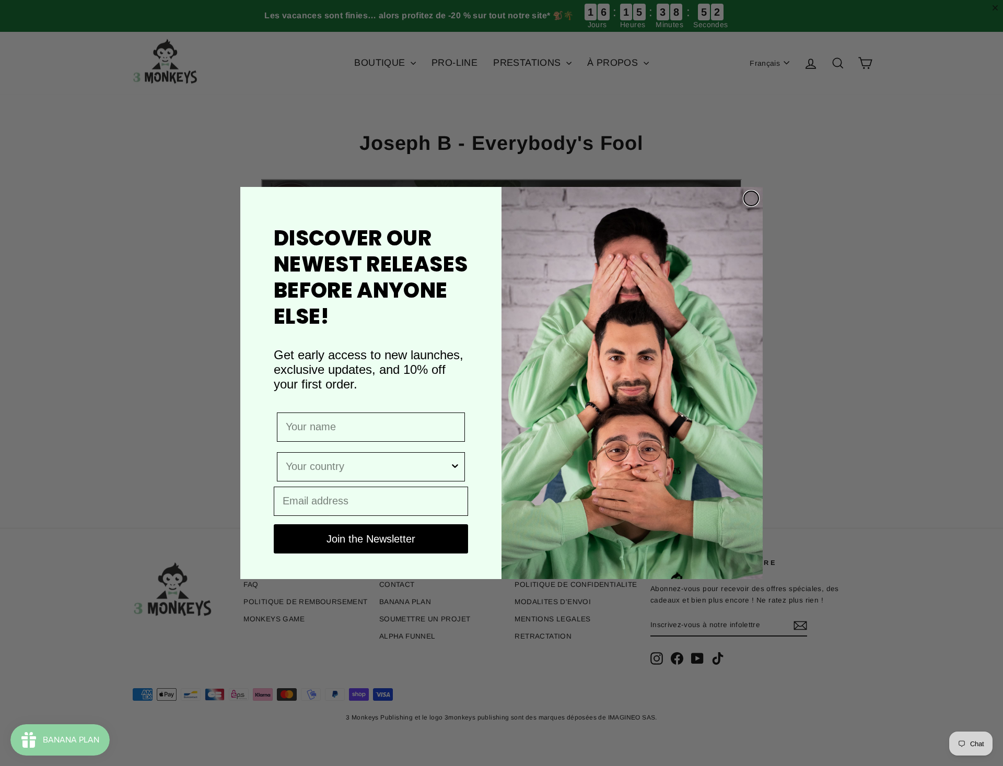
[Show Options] (455, 467)
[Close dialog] (751, 198)
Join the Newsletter (370, 539)
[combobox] (368, 467)
